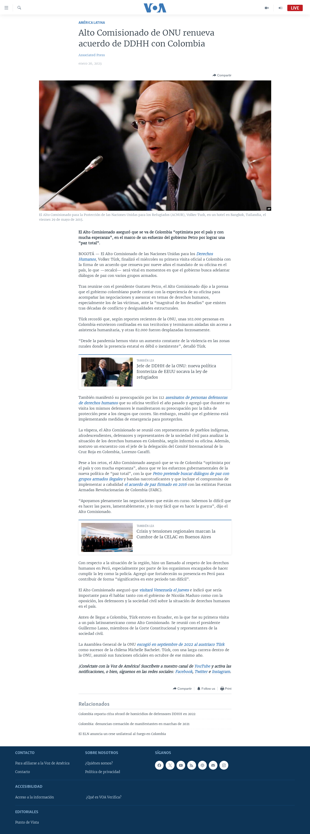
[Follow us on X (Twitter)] (170, 765)
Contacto (22, 772)
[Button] (222, 75)
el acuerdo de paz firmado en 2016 (155, 484)
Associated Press (92, 55)
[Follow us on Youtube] (181, 765)
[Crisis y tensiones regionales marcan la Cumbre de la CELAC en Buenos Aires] (107, 537)
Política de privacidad (102, 772)
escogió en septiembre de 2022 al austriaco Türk (180, 644)
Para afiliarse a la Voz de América (42, 763)
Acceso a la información (34, 797)
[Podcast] (202, 765)
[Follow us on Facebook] (159, 765)
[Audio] (280, 8)
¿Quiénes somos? (99, 763)
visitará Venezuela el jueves (164, 590)
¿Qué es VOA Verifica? (103, 797)
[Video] (267, 8)
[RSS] (191, 765)
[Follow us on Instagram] (223, 765)
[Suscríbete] (213, 765)
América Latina (92, 23)
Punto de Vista (27, 822)
